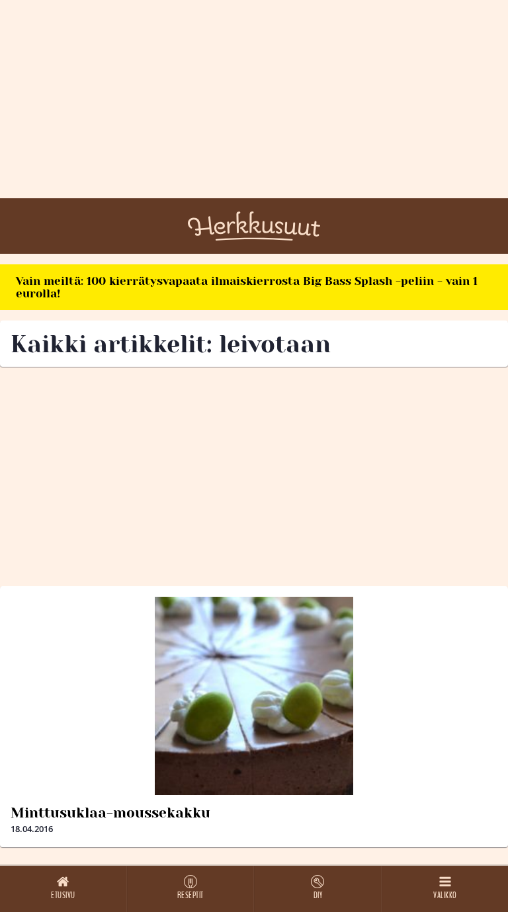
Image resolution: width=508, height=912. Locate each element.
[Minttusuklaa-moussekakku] (254, 696)
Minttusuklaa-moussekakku (110, 813)
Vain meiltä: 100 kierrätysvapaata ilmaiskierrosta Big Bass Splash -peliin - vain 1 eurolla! (247, 287)
